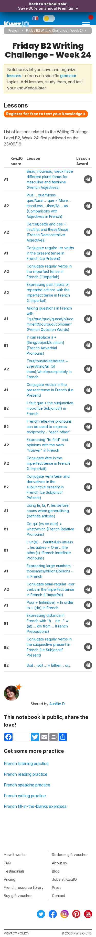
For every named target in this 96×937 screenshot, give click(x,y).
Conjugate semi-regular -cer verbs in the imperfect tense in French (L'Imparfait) (50, 589)
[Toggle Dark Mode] (49, 18)
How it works (15, 854)
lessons (14, 75)
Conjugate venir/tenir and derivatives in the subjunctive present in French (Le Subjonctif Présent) (48, 487)
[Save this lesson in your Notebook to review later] (88, 179)
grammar (68, 75)
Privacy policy (16, 933)
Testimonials (14, 871)
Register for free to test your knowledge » (46, 114)
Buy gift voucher (18, 895)
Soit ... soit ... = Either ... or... (49, 665)
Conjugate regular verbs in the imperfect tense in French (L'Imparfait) (49, 271)
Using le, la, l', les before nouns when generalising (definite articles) (48, 510)
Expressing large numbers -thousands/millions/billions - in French (50, 571)
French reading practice (25, 774)
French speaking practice (27, 784)
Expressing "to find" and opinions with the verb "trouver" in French (47, 444)
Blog (56, 871)
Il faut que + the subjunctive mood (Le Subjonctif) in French (50, 408)
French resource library (24, 887)
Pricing (9, 879)
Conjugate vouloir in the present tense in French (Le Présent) (50, 389)
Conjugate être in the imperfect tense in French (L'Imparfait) (48, 463)
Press (56, 887)
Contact (58, 895)
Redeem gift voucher (70, 854)
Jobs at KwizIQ (64, 879)
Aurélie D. (57, 704)
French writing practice (25, 795)
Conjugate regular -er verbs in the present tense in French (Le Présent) (50, 253)
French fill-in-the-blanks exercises (35, 806)
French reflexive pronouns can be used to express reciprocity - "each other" (49, 426)
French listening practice (26, 763)
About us (59, 863)
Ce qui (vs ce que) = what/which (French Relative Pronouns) (50, 529)
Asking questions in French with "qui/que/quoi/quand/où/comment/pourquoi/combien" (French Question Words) (50, 319)
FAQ (7, 863)
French (13, 30)
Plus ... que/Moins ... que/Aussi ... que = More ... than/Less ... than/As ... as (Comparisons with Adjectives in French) (49, 206)
